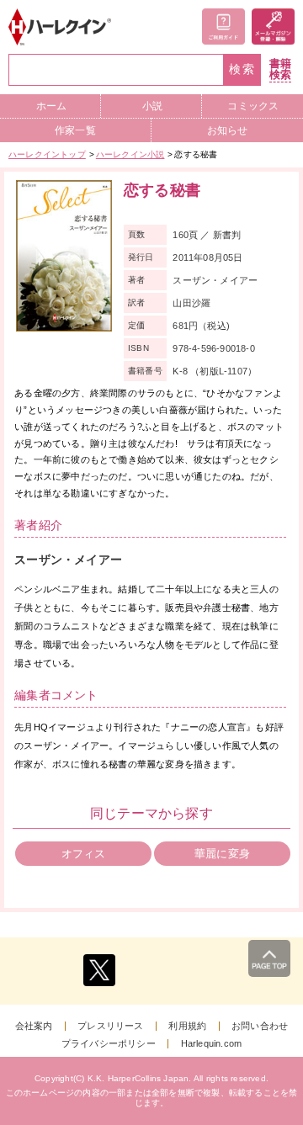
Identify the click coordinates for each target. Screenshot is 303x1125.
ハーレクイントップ (47, 154)
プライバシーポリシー (108, 1043)
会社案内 (34, 1026)
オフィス (83, 853)
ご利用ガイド (223, 26)
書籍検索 (280, 69)
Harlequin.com (211, 1043)
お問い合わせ (259, 1026)
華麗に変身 (222, 853)
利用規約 (187, 1026)
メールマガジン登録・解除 (273, 26)
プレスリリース (110, 1026)
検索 (242, 69)
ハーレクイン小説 (130, 154)
